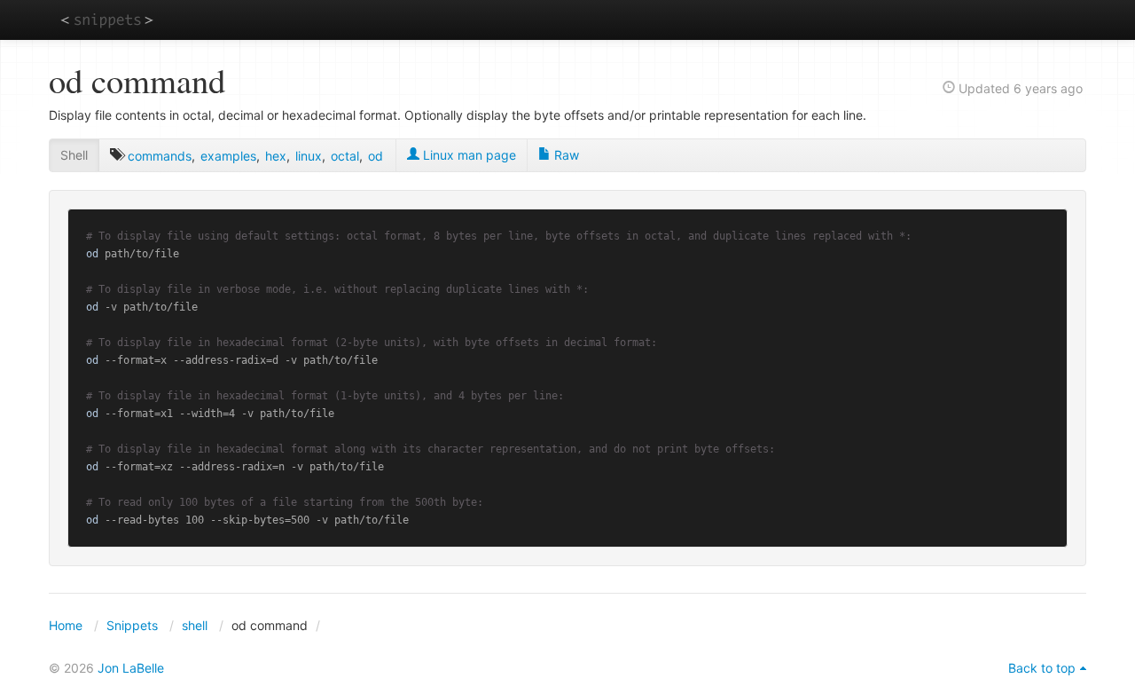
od (375, 155)
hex (275, 155)
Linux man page (467, 154)
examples (228, 155)
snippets (107, 19)
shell (194, 625)
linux (308, 155)
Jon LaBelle (131, 667)
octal (345, 155)
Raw (565, 154)
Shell (74, 154)
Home (65, 625)
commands (160, 155)
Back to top (1042, 667)
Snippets (132, 625)
